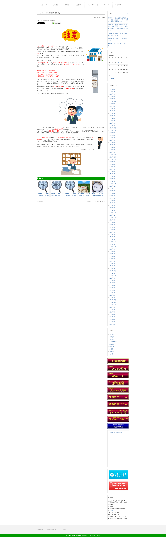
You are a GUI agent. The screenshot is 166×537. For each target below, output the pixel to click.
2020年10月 (113, 246)
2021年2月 (112, 237)
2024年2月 (112, 149)
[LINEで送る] (56, 23)
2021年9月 (112, 220)
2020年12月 (113, 241)
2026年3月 (112, 99)
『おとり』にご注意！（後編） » (96, 201)
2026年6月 (112, 94)
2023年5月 (112, 171)
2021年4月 (112, 232)
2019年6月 (112, 285)
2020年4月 (112, 261)
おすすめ (112, 337)
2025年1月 (112, 123)
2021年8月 (112, 222)
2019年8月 (112, 280)
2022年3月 (112, 205)
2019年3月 (112, 292)
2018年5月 (112, 317)
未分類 (111, 349)
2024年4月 (112, 145)
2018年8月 (112, 309)
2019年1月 (112, 297)
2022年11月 (113, 186)
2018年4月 (112, 319)
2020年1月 (112, 268)
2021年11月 (113, 215)
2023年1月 (112, 181)
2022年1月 (112, 210)
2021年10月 (113, 217)
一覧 (127, 13)
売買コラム (52, 20)
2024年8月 (112, 135)
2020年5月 (112, 259)
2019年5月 (112, 288)
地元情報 (112, 344)
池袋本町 (112, 351)
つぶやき (112, 339)
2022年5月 (112, 200)
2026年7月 (112, 91)
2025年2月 (112, 120)
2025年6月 (112, 111)
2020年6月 (112, 256)
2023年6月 (112, 169)
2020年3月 (112, 263)
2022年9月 (112, 191)
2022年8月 (112, 193)
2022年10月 (113, 188)
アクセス (112, 510)
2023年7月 (112, 166)
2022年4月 (112, 203)
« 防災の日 (40, 201)
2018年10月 (113, 304)
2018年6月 (112, 314)
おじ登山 (112, 334)
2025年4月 (112, 116)
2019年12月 (113, 271)
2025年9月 (112, 104)
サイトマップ (64, 529)
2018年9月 (112, 307)
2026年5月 (112, 96)
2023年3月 (112, 176)
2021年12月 (113, 212)
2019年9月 (112, 278)
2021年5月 (112, 229)
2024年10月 (113, 130)
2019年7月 (112, 283)
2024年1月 (112, 152)
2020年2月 (112, 266)
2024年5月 (112, 142)
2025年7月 (112, 108)
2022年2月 (112, 208)
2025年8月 (112, 106)
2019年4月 (112, 290)
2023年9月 (112, 162)
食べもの (112, 354)
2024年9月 (112, 133)
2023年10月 (113, 159)
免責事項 (40, 529)
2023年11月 (113, 157)
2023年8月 (112, 164)
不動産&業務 (46, 20)
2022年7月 (112, 196)
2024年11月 (113, 128)
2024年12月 (113, 125)
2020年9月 (112, 249)
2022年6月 (112, 198)
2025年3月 (112, 118)
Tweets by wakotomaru (116, 432)
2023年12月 (113, 154)
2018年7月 (112, 312)
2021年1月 (112, 239)
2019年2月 (112, 295)
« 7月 (112, 78)
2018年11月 (113, 302)
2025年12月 (113, 101)
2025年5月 (112, 113)
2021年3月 (112, 234)
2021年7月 (112, 225)
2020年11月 (113, 244)
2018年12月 (113, 300)
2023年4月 (112, 174)
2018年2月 (112, 324)
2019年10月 (113, 275)
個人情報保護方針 (51, 529)
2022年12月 (113, 183)
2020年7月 (112, 254)
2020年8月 (112, 251)
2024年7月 (112, 137)
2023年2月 (112, 179)
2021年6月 (112, 227)
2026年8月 (112, 89)
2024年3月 (112, 147)
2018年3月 (112, 321)
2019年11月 (113, 273)
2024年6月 (112, 140)
